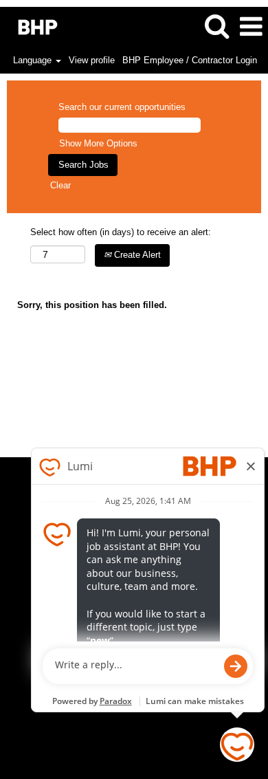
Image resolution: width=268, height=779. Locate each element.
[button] (251, 26)
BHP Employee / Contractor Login (189, 60)
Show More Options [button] (98, 143)
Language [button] (33, 60)
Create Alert (136, 255)
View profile (92, 60)
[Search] (216, 26)
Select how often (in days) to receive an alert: (120, 232)
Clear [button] (60, 185)
